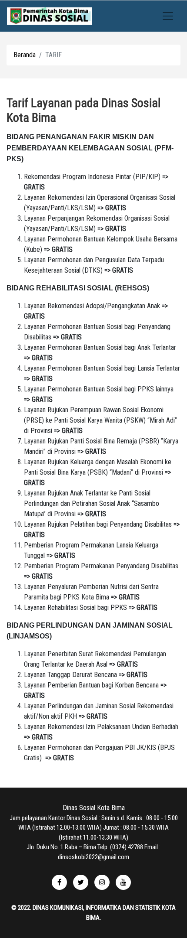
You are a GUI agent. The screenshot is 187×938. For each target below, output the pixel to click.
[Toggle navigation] (168, 16)
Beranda (24, 55)
